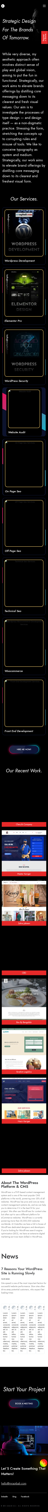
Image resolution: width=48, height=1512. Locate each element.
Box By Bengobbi (24, 1022)
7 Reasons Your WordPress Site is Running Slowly (21, 1271)
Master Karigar (24, 873)
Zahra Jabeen (24, 923)
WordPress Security (16, 381)
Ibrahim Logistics (24, 1071)
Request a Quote (44, 37)
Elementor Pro (13, 321)
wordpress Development (20, 261)
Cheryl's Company (24, 824)
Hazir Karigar (24, 1121)
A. (3, 5)
